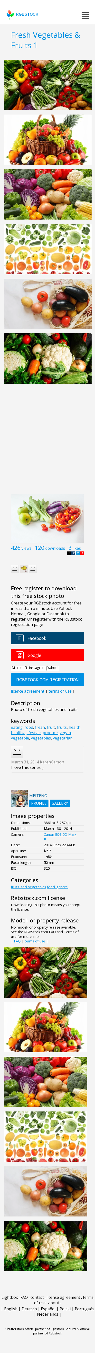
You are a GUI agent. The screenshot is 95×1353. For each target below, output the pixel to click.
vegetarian (63, 738)
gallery (60, 803)
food (29, 727)
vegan (65, 732)
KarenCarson (52, 762)
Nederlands (47, 1314)
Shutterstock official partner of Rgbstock (34, 1329)
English (11, 1308)
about (53, 1302)
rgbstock (27, 14)
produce (50, 732)
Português (84, 1308)
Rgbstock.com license (38, 898)
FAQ (17, 941)
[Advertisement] (47, 441)
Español (48, 1308)
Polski (65, 1308)
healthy (18, 732)
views (26, 548)
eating (17, 727)
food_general (57, 887)
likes (77, 548)
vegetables (41, 738)
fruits (62, 727)
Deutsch (29, 1308)
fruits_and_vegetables (28, 887)
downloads (55, 548)
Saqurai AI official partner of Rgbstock (61, 1331)
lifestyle (34, 732)
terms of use (35, 941)
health (74, 727)
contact (37, 1297)
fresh (40, 727)
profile (39, 803)
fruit (51, 727)
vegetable (20, 738)
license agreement (63, 1297)
